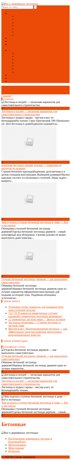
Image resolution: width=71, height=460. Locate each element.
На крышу (21, 28)
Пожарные (21, 22)
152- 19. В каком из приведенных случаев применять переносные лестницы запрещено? (35, 315)
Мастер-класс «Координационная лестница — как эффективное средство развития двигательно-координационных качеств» (37, 331)
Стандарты (14, 44)
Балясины (21, 35)
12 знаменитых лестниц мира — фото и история (36, 319)
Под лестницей (24, 25)
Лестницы (14, 13)
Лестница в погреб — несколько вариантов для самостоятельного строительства (29, 113)
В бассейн (21, 31)
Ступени (13, 41)
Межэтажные (23, 19)
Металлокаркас (24, 16)
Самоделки (14, 38)
